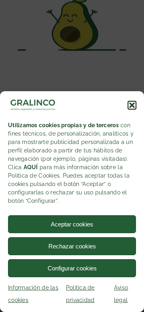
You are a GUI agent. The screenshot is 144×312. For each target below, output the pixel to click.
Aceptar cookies (72, 224)
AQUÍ (31, 167)
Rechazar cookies (72, 246)
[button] (132, 105)
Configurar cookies (72, 268)
